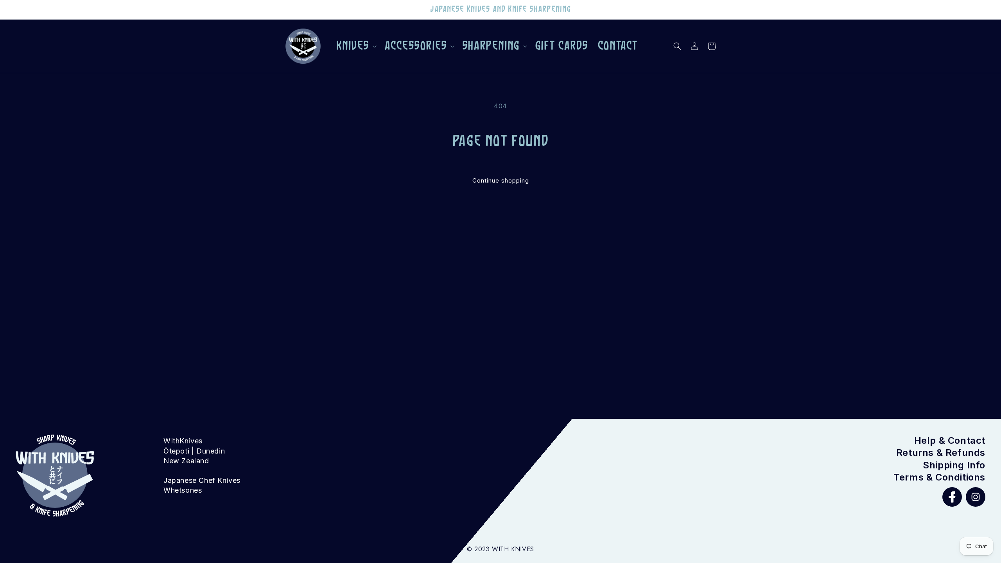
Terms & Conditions (939, 477)
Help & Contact (949, 440)
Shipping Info (954, 465)
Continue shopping (500, 180)
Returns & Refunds (940, 452)
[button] (356, 46)
